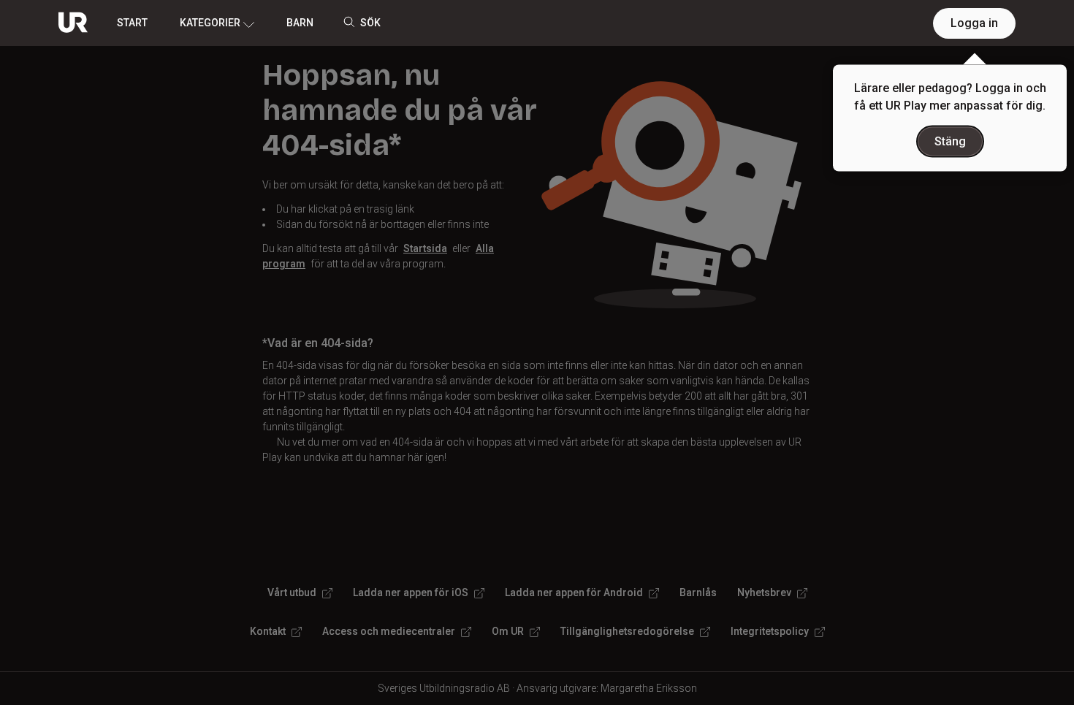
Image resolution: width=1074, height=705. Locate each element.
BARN (299, 22)
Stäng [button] (950, 141)
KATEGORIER (210, 22)
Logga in (974, 23)
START (132, 22)
